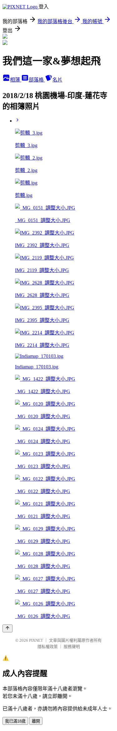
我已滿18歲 (15, 721)
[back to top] (7, 628)
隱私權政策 (47, 646)
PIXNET (36, 640)
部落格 (37, 79)
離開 (36, 721)
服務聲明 (72, 646)
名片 (57, 79)
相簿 (15, 79)
